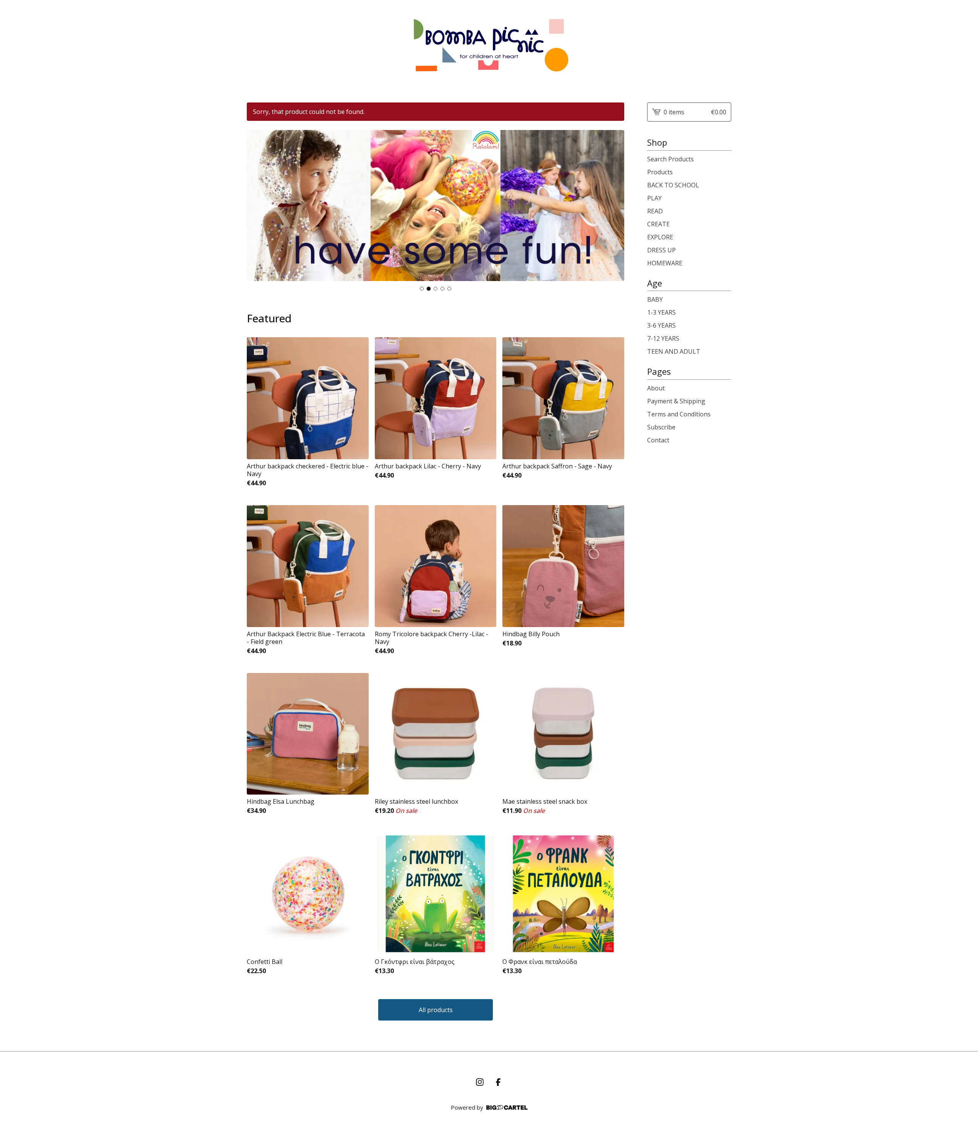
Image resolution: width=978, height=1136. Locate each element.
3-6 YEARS (661, 325)
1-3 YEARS (661, 312)
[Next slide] (613, 212)
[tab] (422, 289)
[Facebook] (498, 1082)
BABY (655, 299)
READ (655, 211)
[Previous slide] (257, 212)
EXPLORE (660, 237)
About (656, 388)
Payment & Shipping (676, 401)
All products (436, 1010)
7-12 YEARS (663, 338)
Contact (658, 440)
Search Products (670, 159)
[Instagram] (479, 1082)
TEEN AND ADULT (673, 351)
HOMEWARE (664, 263)
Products (660, 172)
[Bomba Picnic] (489, 45)
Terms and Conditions (679, 414)
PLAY (654, 198)
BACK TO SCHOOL (673, 185)
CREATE (658, 224)
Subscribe (661, 427)
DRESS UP (661, 250)
